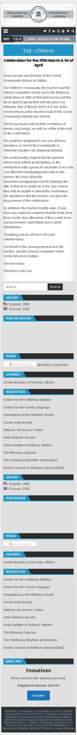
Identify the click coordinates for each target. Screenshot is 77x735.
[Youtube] (63, 31)
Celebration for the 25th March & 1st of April (38, 63)
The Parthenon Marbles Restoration (30, 460)
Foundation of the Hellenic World (28, 415)
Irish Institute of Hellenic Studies (27, 445)
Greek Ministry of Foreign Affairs (29, 382)
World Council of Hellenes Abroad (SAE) (33, 467)
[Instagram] (58, 31)
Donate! (38, 695)
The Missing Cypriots (19, 452)
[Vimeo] (68, 31)
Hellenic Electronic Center (23, 430)
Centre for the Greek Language (26, 407)
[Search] (73, 31)
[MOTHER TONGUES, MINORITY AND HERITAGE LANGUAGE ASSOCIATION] (19, 544)
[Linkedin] (53, 31)
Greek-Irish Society (17, 422)
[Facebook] (49, 31)
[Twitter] (45, 31)
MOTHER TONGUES (52, 365)
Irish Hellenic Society (19, 437)
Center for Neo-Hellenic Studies (27, 399)
